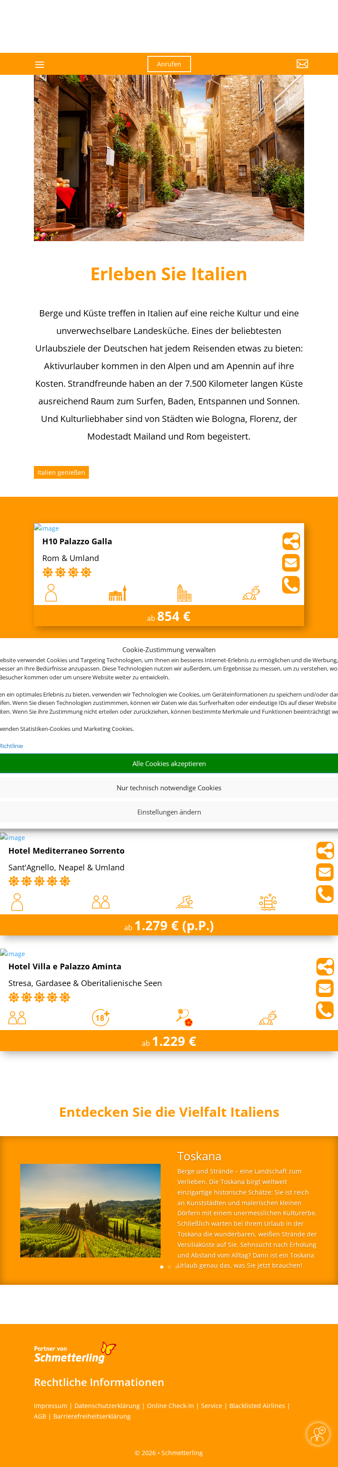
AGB (40, 1416)
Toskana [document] (199, 1157)
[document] (169, 1114)
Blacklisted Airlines (257, 1405)
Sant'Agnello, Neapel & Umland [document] (66, 868)
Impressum (50, 1405)
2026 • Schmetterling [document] (171, 1453)
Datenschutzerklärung (107, 1405)
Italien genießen (61, 472)
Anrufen (169, 64)
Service (211, 1405)
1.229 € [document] (174, 1040)
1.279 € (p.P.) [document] (174, 925)
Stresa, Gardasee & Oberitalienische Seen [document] (85, 983)
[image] (46, 528)
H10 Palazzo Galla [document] (77, 541)
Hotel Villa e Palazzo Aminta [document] (64, 967)
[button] (266, 70)
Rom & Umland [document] (70, 558)
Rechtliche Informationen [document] (99, 1382)
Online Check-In (170, 1405)
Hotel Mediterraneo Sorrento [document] (66, 851)
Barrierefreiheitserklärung (92, 1416)
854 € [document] (174, 615)
